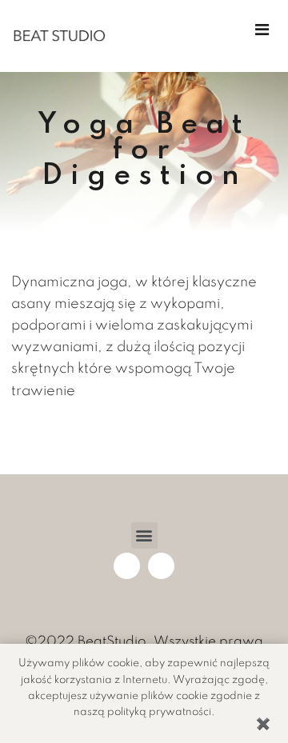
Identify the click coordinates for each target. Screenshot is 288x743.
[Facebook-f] (127, 566)
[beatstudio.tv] (59, 36)
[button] (144, 535)
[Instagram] (161, 566)
